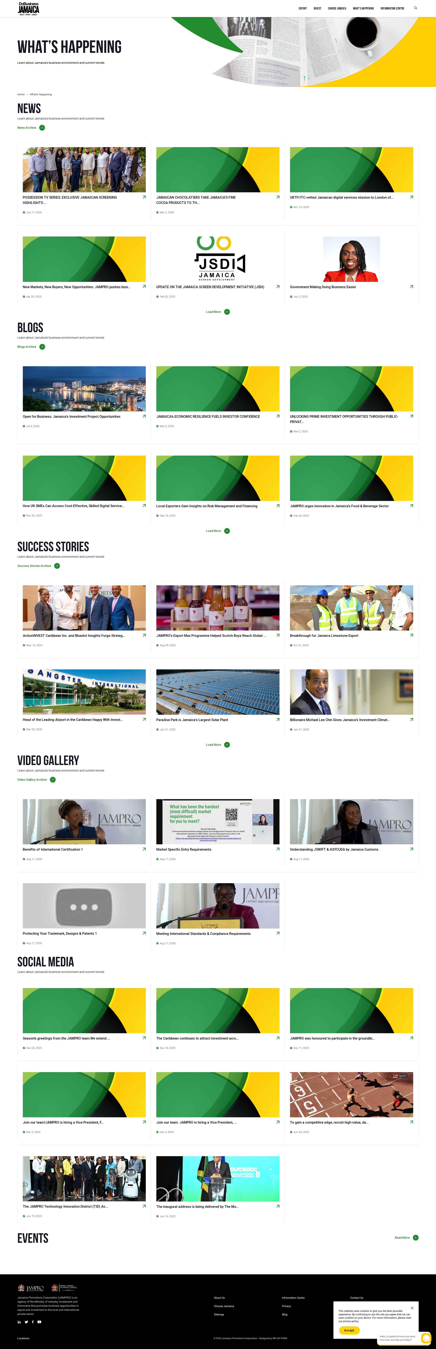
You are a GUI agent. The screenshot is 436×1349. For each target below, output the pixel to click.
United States (87, 1338)
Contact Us (356, 1297)
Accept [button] (349, 1330)
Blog (284, 1314)
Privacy (286, 1306)
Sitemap (219, 1314)
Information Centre (293, 1297)
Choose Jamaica (224, 1306)
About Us (219, 1297)
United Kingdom (56, 1338)
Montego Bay (37, 1338)
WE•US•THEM (279, 1338)
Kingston (22, 1338)
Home (21, 94)
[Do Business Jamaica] (28, 8)
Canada (72, 1338)
